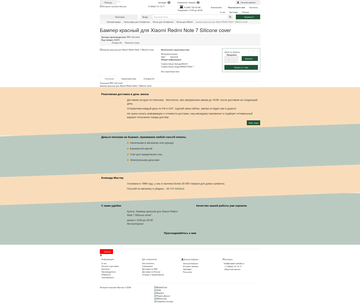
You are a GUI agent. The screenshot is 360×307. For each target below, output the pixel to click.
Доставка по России (151, 271)
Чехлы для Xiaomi (184, 21)
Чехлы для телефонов (163, 21)
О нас (104, 263)
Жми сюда (253, 122)
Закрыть (107, 251)
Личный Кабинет (190, 263)
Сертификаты (107, 277)
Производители (108, 271)
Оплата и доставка (110, 266)
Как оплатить (148, 263)
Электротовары (114, 21)
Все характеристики (170, 71)
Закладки (187, 269)
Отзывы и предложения (153, 274)
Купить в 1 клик (241, 67)
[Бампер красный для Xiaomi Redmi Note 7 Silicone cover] (129, 49)
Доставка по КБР (150, 268)
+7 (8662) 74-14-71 (233, 266)
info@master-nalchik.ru (234, 263)
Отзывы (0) (117, 42)
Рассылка (187, 271)
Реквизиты (106, 274)
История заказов (190, 266)
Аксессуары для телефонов (136, 21)
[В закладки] (250, 52)
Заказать (249, 58)
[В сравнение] (255, 52)
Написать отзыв (132, 42)
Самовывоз (147, 266)
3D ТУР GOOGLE (175, 188)
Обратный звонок (232, 269)
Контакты (105, 268)
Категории (120, 16)
